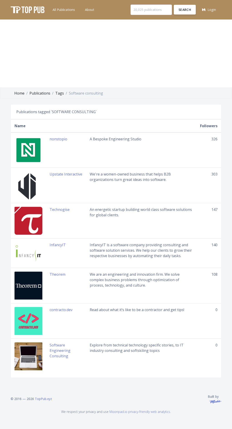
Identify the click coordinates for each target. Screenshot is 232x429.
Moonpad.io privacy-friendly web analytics (139, 412)
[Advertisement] (116, 53)
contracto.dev (61, 309)
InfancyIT (58, 244)
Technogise (60, 209)
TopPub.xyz (43, 399)
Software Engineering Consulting (60, 350)
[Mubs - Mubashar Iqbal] (214, 401)
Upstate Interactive (66, 174)
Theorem (57, 274)
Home (19, 93)
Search (185, 9)
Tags (59, 93)
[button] (63, 10)
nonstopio (58, 138)
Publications (39, 93)
